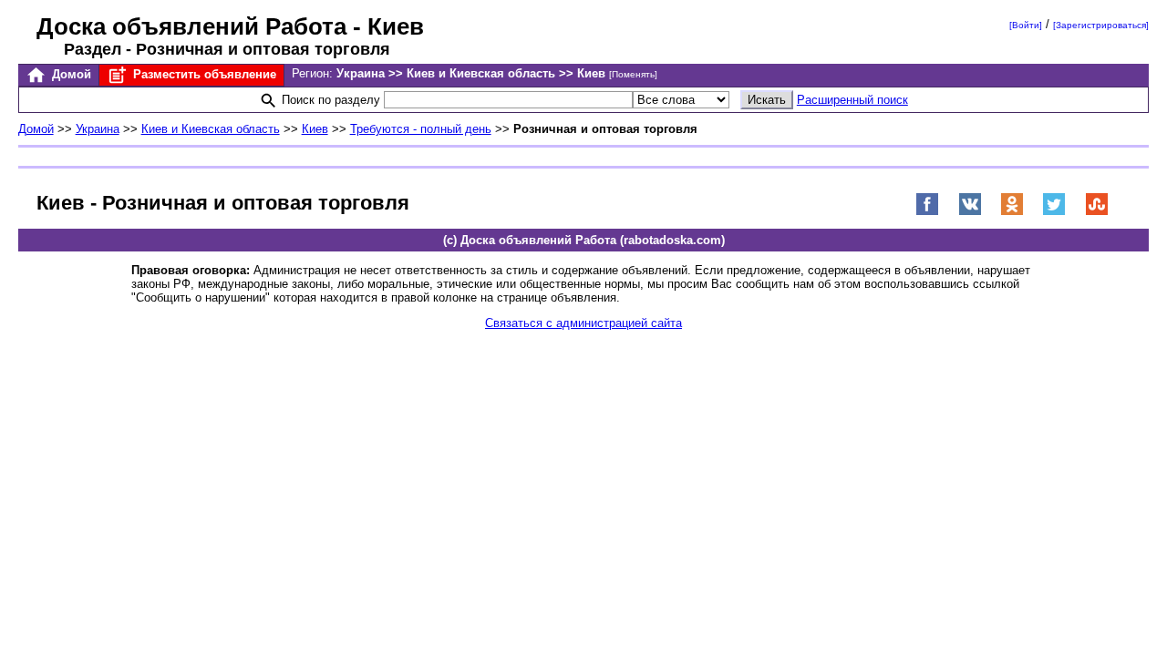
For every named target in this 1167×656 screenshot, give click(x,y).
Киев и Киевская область (210, 129)
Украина (97, 129)
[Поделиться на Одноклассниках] (1012, 212)
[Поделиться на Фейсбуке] (927, 212)
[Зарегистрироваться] (1101, 25)
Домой (69, 74)
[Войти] (1025, 25)
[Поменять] (633, 74)
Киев (315, 129)
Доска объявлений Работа (191, 26)
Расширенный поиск (852, 100)
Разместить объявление (202, 74)
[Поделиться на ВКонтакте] (970, 212)
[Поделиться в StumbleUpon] (1097, 212)
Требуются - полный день (420, 129)
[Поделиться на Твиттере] (1054, 212)
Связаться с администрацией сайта (583, 323)
